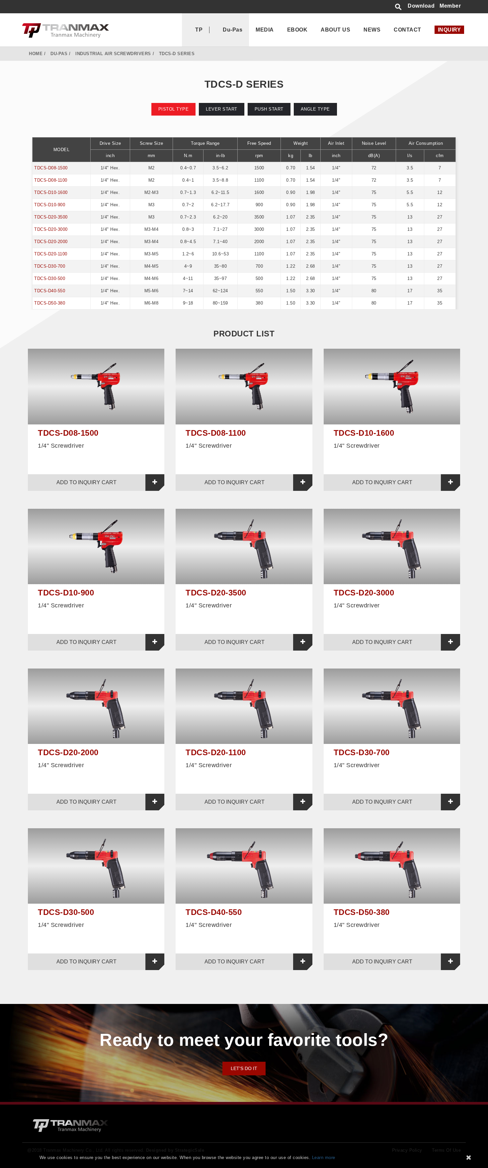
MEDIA (265, 30)
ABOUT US (335, 30)
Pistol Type (173, 109)
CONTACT (407, 30)
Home (35, 53)
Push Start (269, 109)
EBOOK (297, 30)
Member (450, 6)
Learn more (323, 1157)
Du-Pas (232, 30)
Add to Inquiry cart (86, 482)
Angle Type (315, 109)
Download (421, 6)
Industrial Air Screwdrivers (113, 53)
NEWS (372, 30)
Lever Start (221, 109)
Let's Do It (244, 1068)
